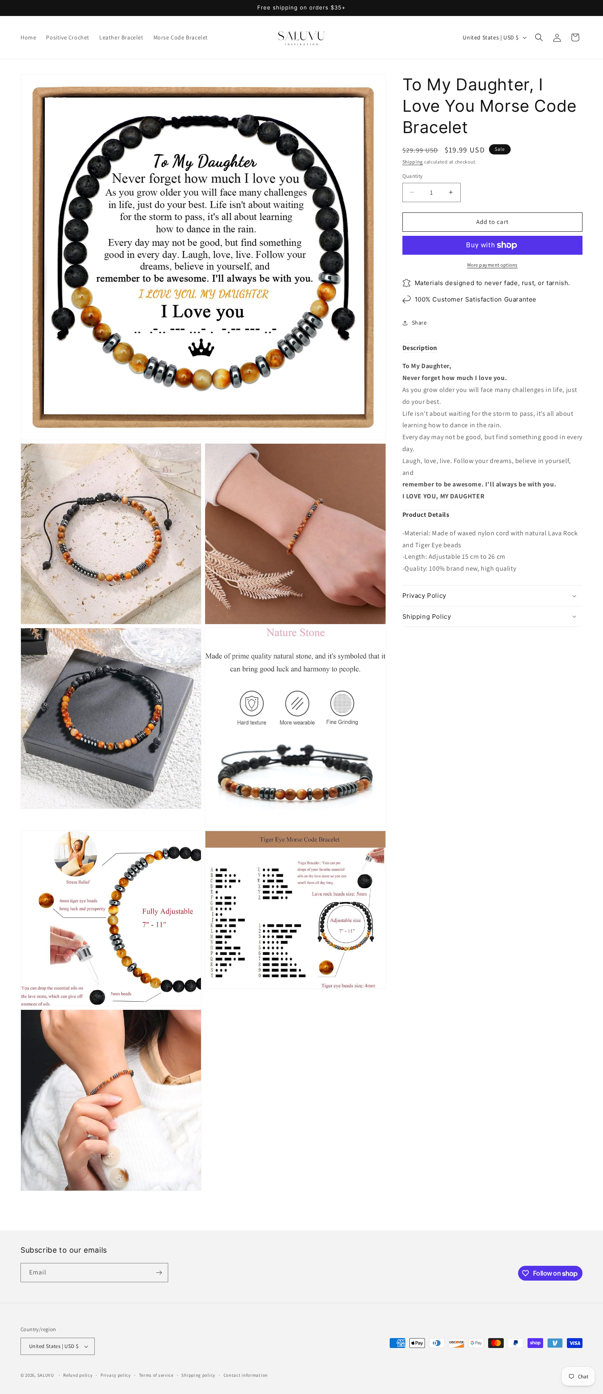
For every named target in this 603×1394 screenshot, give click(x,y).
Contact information (246, 1375)
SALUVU (45, 1375)
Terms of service (156, 1375)
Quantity (412, 176)
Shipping (412, 162)
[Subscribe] (159, 1272)
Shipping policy (198, 1375)
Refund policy (77, 1375)
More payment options (492, 265)
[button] (539, 37)
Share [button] (419, 322)
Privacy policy (115, 1375)
